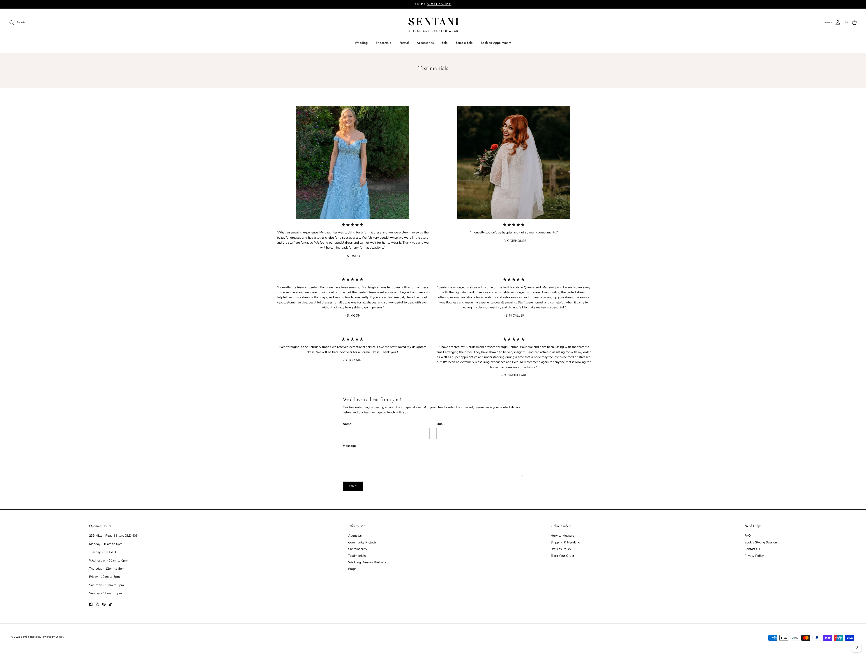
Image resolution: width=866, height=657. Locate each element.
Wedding (361, 42)
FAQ (747, 536)
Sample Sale (464, 42)
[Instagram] (97, 604)
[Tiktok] (110, 604)
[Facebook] (90, 604)
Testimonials (357, 556)
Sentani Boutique (30, 636)
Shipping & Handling (565, 542)
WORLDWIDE (439, 4)
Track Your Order (562, 556)
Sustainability (357, 549)
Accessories (425, 42)
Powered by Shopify (52, 636)
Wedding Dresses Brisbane (367, 562)
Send (353, 486)
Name (347, 424)
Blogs (352, 569)
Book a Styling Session (760, 542)
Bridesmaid (383, 42)
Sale (445, 42)
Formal (404, 42)
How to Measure (562, 536)
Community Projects (362, 542)
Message (349, 446)
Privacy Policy (754, 556)
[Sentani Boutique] (433, 25)
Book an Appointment (496, 42)
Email (440, 424)
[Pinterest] (104, 604)
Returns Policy (561, 549)
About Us (355, 536)
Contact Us (752, 549)
